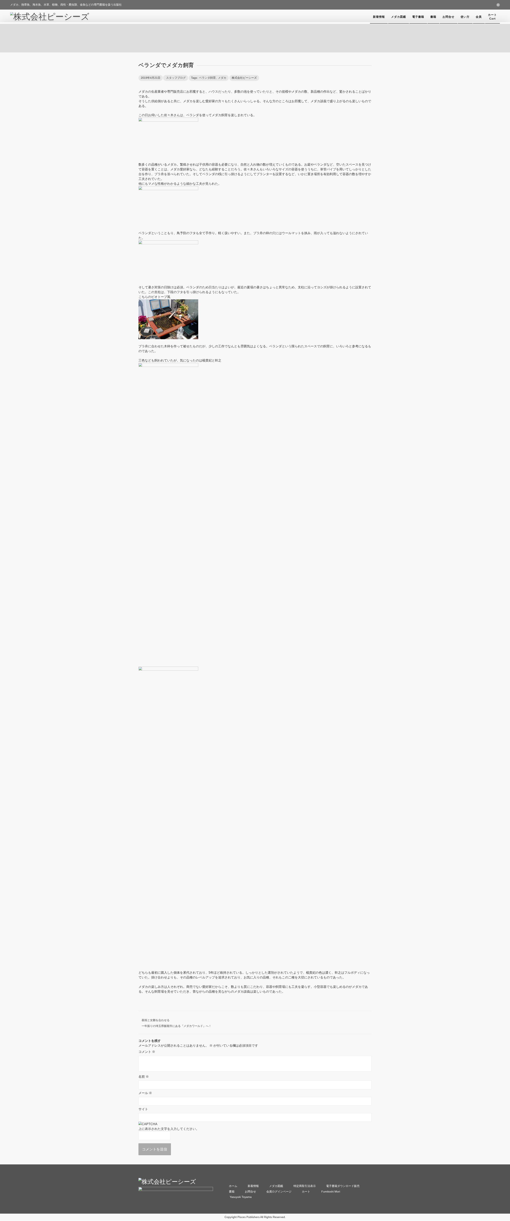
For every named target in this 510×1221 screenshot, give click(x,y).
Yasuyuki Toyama (240, 1196)
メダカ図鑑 (398, 16)
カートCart (492, 16)
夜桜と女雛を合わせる (156, 1020)
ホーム (233, 1186)
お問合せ (448, 16)
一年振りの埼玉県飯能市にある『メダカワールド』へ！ (176, 1025)
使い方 (465, 16)
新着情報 (379, 16)
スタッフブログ (176, 77)
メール (145, 1093)
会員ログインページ (278, 1191)
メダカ (222, 77)
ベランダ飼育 (207, 77)
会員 (479, 16)
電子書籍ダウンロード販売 (343, 1186)
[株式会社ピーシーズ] (49, 16)
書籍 (433, 16)
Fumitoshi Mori (330, 1191)
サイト (143, 1109)
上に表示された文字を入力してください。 (168, 1129)
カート (306, 1191)
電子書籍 (418, 16)
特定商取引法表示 (304, 1186)
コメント (146, 1051)
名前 (143, 1076)
